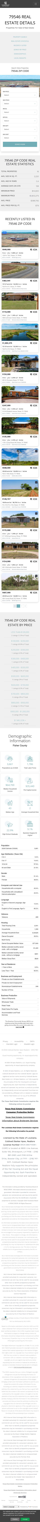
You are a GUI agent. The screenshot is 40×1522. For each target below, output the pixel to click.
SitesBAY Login (29, 1044)
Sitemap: (3, 1500)
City (35, 1500)
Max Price (6, 100)
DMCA (32, 1041)
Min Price (6, 91)
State (22, 1500)
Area (27, 1502)
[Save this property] (36, 233)
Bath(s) (5, 117)
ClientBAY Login (11, 1044)
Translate (35, 1507)
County (28, 1500)
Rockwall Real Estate (13, 1500)
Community (19, 1502)
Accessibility (18, 1041)
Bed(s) (5, 108)
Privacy (5, 1041)
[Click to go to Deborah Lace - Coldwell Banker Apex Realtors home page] (7, 4)
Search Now (20, 144)
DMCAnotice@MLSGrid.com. (23, 1367)
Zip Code (12, 1502)
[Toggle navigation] (35, 4)
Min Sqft (5, 125)
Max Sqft (6, 134)
